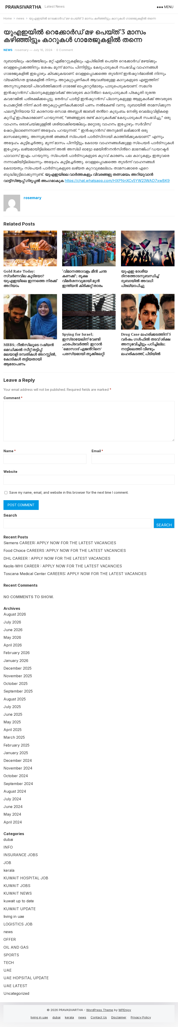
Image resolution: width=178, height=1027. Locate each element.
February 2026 (16, 652)
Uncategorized (16, 993)
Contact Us (99, 1017)
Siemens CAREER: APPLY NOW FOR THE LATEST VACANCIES (59, 543)
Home (7, 18)
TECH (8, 962)
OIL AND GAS (16, 947)
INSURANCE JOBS (20, 854)
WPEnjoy (124, 1010)
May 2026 (12, 637)
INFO (8, 847)
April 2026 (12, 645)
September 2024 (18, 783)
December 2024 (17, 760)
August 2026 (14, 614)
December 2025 (17, 668)
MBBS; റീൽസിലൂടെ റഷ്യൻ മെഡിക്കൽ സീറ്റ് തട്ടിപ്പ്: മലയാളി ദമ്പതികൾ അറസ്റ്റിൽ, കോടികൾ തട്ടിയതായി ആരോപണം (29, 354)
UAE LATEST (15, 985)
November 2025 (17, 676)
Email (97, 451)
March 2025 (14, 737)
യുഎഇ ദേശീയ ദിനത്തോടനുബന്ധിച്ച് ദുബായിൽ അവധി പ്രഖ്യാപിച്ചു (140, 278)
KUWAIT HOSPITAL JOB (25, 878)
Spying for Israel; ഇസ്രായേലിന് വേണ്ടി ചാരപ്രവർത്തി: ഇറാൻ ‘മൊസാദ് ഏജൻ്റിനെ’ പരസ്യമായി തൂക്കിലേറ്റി (83, 344)
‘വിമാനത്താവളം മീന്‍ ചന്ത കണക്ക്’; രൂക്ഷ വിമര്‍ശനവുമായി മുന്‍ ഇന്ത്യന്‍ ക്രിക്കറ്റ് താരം (84, 278)
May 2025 (12, 722)
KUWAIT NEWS (17, 893)
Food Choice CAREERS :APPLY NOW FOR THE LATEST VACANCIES (64, 550)
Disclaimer (118, 1017)
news (20, 18)
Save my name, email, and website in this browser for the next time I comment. (68, 492)
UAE (7, 970)
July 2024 (12, 799)
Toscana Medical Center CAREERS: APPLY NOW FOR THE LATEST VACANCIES (74, 573)
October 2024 (15, 775)
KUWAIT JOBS (16, 885)
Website (10, 472)
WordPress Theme (99, 1010)
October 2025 (15, 683)
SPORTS (11, 955)
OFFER (9, 939)
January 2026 (15, 660)
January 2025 (15, 752)
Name (9, 451)
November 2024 (17, 768)
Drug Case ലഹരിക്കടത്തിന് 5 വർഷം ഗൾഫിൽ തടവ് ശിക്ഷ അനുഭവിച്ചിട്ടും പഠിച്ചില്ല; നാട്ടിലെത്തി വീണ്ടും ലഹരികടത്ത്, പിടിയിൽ (146, 344)
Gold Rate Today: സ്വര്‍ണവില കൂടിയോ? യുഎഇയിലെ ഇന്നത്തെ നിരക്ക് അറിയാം (30, 278)
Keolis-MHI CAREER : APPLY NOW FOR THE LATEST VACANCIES (62, 566)
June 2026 (12, 629)
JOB (7, 862)
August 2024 (14, 791)
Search (10, 515)
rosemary (22, 50)
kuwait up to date (18, 901)
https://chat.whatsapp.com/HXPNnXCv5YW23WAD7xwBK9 (117, 180)
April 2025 (12, 729)
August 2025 (14, 699)
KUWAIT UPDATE (19, 908)
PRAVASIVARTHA (23, 7)
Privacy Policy (141, 1017)
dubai (8, 839)
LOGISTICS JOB (17, 924)
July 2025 (12, 706)
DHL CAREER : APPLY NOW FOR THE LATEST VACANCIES (56, 558)
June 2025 (12, 714)
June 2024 (13, 806)
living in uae (13, 916)
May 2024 (12, 814)
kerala (8, 870)
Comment (12, 398)
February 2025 (16, 745)
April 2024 (12, 822)
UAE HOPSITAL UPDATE (26, 978)
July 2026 (12, 622)
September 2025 (18, 691)
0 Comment (64, 50)
